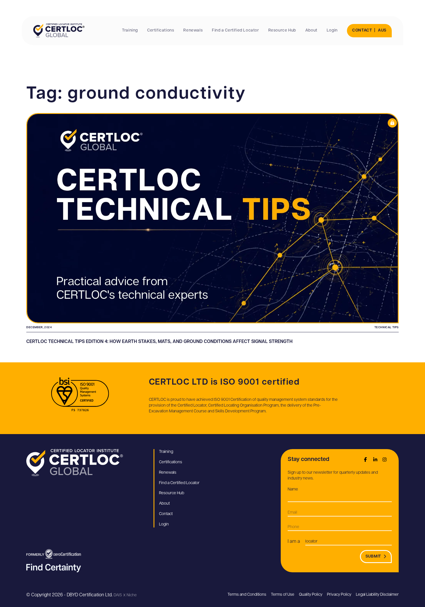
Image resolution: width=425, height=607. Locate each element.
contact (362, 30)
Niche (132, 595)
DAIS (118, 595)
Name (302, 489)
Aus (382, 30)
